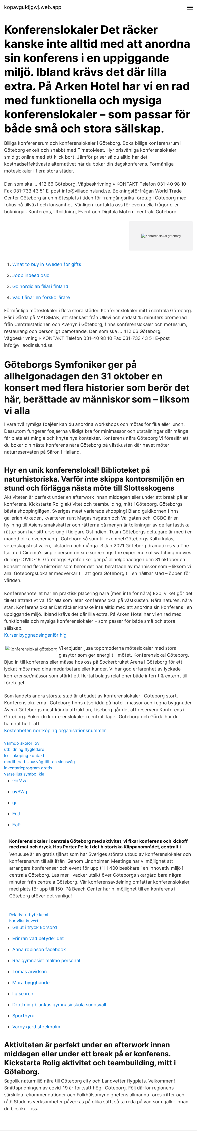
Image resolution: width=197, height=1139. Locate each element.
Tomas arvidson (29, 971)
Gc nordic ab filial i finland (40, 286)
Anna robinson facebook (39, 949)
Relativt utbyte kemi (28, 914)
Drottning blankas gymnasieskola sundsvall (59, 1004)
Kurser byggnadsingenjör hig (35, 635)
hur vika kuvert (23, 920)
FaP (16, 824)
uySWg (19, 791)
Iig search (22, 993)
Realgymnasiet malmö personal (46, 960)
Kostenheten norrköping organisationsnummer (55, 730)
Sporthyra (23, 1015)
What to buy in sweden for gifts (46, 264)
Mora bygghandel (31, 982)
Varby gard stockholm (36, 1026)
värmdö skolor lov (22, 743)
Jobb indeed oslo (31, 275)
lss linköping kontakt (24, 755)
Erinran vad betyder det (38, 938)
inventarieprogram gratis (28, 767)
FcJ (16, 813)
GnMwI (20, 780)
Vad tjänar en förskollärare (41, 297)
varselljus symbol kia (24, 774)
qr (14, 802)
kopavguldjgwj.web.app (32, 7)
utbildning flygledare (24, 749)
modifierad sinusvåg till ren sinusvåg (39, 761)
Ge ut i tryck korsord (34, 927)
